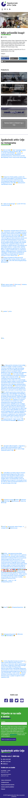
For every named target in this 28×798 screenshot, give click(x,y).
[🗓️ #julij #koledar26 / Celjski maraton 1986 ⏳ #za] (14, 431)
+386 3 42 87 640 (6, 759)
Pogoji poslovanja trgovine (7, 784)
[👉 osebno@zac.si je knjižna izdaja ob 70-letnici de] (14, 485)
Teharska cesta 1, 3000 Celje (10, 756)
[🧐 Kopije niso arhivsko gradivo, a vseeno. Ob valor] (14, 189)
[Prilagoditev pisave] (9, 9)
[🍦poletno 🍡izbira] (14, 323)
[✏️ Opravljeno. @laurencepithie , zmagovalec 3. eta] (14, 458)
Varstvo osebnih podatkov (7, 787)
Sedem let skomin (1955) (14, 100)
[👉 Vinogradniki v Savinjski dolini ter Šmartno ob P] (14, 243)
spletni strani (13, 734)
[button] (5, 58)
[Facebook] (6, 700)
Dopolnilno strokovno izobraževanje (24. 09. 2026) (14, 88)
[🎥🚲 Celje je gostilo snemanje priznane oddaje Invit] (14, 377)
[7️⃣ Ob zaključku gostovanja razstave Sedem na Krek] (14, 404)
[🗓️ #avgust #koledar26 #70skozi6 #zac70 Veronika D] (14, 270)
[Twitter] (16, 700)
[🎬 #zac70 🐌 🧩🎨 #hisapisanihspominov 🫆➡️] (14, 619)
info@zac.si (5, 763)
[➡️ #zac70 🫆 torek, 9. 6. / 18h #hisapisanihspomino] (14, 592)
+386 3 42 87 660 (6, 761)
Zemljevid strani (5, 782)
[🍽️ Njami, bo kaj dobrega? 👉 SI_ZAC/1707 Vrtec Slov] (14, 216)
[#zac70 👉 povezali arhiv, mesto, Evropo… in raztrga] (14, 539)
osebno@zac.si (14, 112)
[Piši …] (14, 350)
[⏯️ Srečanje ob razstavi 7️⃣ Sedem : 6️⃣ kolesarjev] (14, 512)
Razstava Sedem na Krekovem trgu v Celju (14, 124)
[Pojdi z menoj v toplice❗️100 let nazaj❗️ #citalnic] (14, 297)
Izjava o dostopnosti (6, 780)
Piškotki (3, 789)
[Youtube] (21, 700)
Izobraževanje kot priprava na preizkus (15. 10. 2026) (14, 77)
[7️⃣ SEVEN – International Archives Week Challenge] (14, 566)
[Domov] (9, 3)
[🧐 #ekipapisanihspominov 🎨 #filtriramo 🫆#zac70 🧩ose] (14, 646)
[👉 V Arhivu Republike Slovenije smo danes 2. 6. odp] (14, 673)
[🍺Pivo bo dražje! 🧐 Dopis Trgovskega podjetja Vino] (14, 162)
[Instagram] (11, 700)
